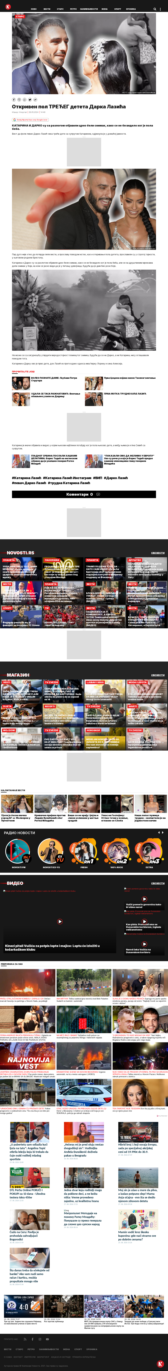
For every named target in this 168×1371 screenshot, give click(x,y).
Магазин (18, 675)
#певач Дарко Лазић (29, 483)
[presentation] (159, 833)
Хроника (131, 9)
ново (34, 9)
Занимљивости (89, 9)
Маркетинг (43, 1357)
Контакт (18, 1357)
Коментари (80, 494)
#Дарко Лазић (116, 478)
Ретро (73, 9)
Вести (47, 9)
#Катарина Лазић (26, 478)
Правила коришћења (84, 1357)
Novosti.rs (20, 552)
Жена (104, 9)
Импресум (30, 1357)
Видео (15, 883)
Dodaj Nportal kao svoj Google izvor (32, 120)
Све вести (158, 553)
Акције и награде (61, 1357)
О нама (8, 1357)
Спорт (117, 9)
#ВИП (97, 478)
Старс (60, 9)
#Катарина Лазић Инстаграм (67, 478)
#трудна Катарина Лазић (69, 483)
